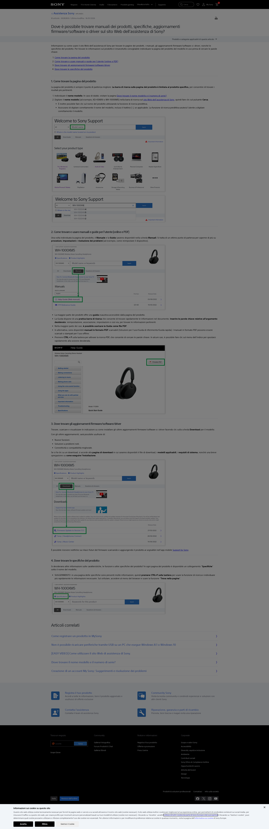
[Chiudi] (264, 807)
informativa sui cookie (204, 818)
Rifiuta (44, 824)
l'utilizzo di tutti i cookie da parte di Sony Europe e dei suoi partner (190, 815)
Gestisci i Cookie (67, 824)
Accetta (23, 824)
